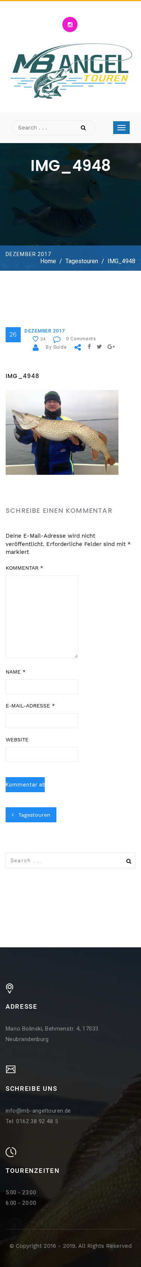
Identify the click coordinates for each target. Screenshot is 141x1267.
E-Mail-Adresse (30, 706)
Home (48, 261)
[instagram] (70, 24)
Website (17, 739)
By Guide (56, 347)
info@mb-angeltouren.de (38, 1110)
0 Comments (81, 339)
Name (16, 672)
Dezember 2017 (44, 331)
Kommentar (24, 568)
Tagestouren (81, 261)
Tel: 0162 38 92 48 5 (32, 1121)
